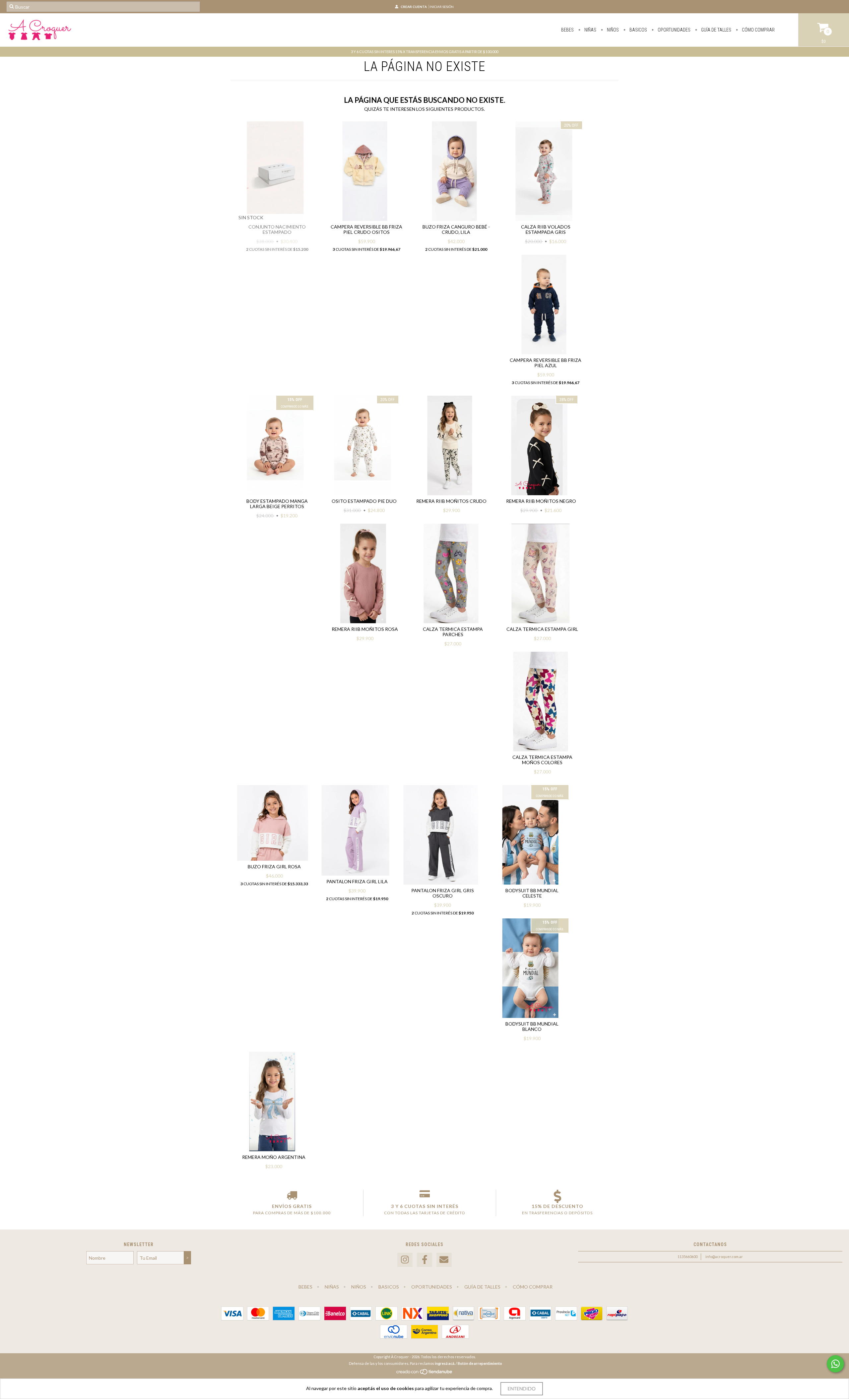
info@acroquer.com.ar (724, 1256)
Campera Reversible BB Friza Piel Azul (545, 362)
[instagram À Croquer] (405, 1260)
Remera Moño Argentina (273, 1157)
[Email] (444, 1260)
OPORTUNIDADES (673, 30)
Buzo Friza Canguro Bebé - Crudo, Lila (456, 229)
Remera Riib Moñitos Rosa (365, 629)
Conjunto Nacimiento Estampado (277, 229)
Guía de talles (715, 30)
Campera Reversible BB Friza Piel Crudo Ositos (366, 229)
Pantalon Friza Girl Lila (357, 881)
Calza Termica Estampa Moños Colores (542, 759)
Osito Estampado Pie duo (364, 501)
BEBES (567, 30)
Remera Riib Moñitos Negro (541, 501)
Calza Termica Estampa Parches (453, 631)
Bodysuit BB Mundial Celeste (531, 893)
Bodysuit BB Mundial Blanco (531, 1026)
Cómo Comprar (758, 30)
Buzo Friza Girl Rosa (274, 866)
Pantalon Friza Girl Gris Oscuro (442, 893)
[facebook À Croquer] (424, 1260)
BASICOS (637, 30)
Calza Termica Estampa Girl (542, 629)
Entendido (522, 1388)
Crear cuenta (414, 7)
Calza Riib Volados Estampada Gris (545, 229)
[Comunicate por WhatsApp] (835, 1363)
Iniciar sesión (441, 7)
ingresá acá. (445, 1363)
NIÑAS (589, 30)
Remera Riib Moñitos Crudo (451, 501)
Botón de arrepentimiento (480, 1363)
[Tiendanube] (425, 1373)
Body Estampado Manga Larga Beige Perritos (277, 503)
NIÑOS (612, 30)
